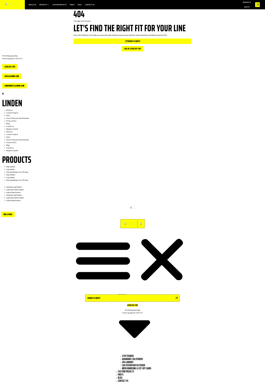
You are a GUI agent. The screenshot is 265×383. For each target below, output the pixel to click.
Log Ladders (10, 169)
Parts (8, 115)
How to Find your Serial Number (17, 118)
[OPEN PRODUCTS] (48, 4)
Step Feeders (10, 167)
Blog (8, 123)
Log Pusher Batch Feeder (15, 190)
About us (9, 110)
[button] (132, 259)
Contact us (10, 126)
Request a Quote (12, 129)
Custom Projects (12, 113)
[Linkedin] (3, 94)
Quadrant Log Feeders (14, 187)
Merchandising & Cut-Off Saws (17, 172)
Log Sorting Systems (13, 192)
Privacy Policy (11, 121)
